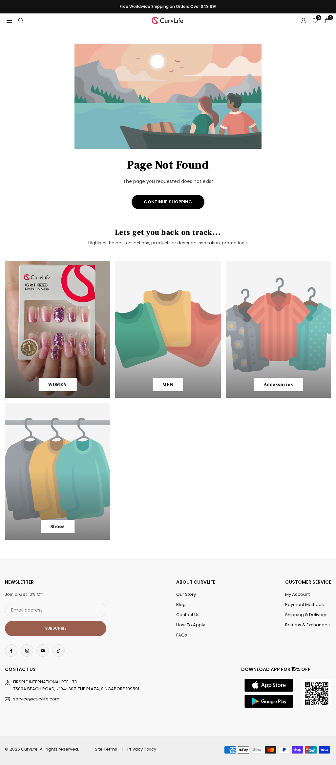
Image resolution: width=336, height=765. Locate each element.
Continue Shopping (168, 202)
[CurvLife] (168, 20)
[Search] (21, 20)
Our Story (186, 594)
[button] (9, 20)
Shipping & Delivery (305, 615)
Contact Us (188, 615)
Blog (181, 604)
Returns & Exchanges (307, 625)
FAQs (181, 635)
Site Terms (106, 749)
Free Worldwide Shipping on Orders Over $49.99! (168, 6)
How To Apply (190, 625)
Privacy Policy (141, 749)
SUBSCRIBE (55, 628)
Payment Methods (304, 604)
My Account (297, 594)
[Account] (303, 20)
